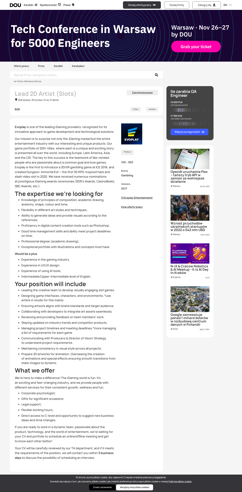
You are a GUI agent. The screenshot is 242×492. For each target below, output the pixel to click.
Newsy (176, 185)
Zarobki (28, 5)
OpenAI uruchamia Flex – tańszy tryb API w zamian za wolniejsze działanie (189, 176)
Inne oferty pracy (132, 207)
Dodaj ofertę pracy (139, 5)
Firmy (41, 66)
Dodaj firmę (177, 5)
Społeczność (48, 5)
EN (225, 5)
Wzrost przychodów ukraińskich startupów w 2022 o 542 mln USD (189, 226)
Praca (66, 5)
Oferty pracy (21, 66)
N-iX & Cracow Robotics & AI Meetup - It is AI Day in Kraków (189, 269)
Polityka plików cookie (179, 481)
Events (177, 277)
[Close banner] (240, 10)
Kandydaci (78, 66)
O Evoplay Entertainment (137, 197)
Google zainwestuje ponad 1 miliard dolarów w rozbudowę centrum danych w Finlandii (189, 319)
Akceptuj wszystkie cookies (134, 487)
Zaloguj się (204, 5)
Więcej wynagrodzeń (187, 132)
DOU (175, 328)
